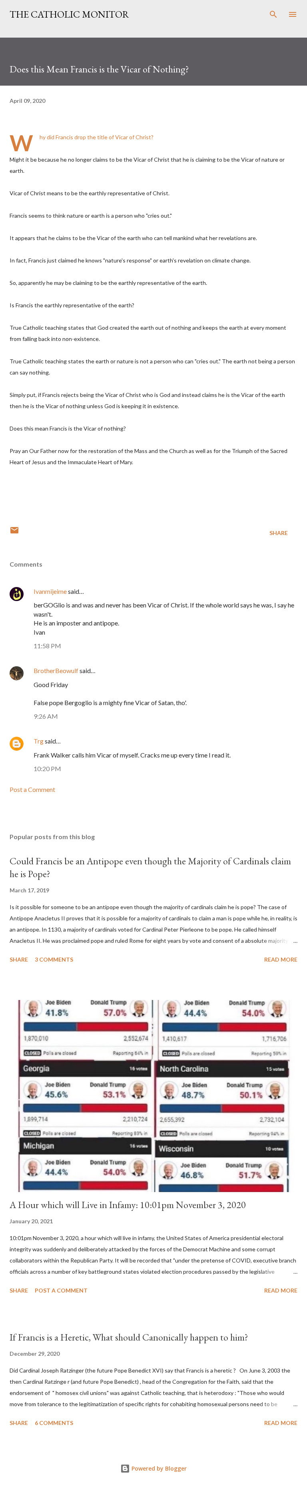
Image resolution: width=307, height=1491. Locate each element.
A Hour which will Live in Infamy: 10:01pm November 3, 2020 (128, 1204)
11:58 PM (47, 645)
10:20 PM (47, 768)
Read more (280, 959)
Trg (39, 741)
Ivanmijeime (50, 591)
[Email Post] (14, 532)
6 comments (54, 1422)
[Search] (273, 14)
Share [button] (278, 532)
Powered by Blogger (158, 1468)
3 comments (54, 959)
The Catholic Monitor (69, 14)
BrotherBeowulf (56, 670)
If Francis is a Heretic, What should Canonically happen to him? (129, 1337)
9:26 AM (46, 716)
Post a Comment (32, 789)
